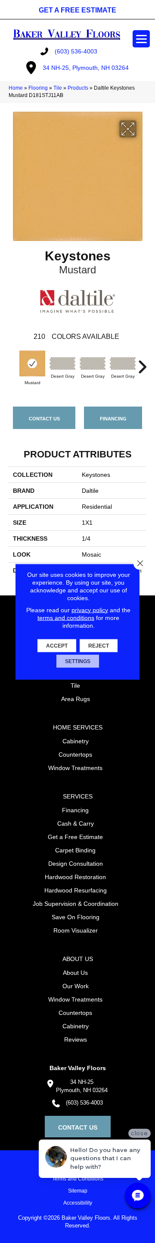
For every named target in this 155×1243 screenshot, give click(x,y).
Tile (57, 88)
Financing (113, 418)
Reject (98, 645)
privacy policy (89, 609)
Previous (12, 362)
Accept (57, 645)
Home (16, 88)
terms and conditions (65, 617)
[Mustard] (32, 363)
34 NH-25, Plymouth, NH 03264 (86, 67)
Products (78, 88)
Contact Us (44, 418)
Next (142, 362)
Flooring (38, 88)
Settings (77, 661)
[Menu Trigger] (141, 38)
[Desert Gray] (62, 363)
